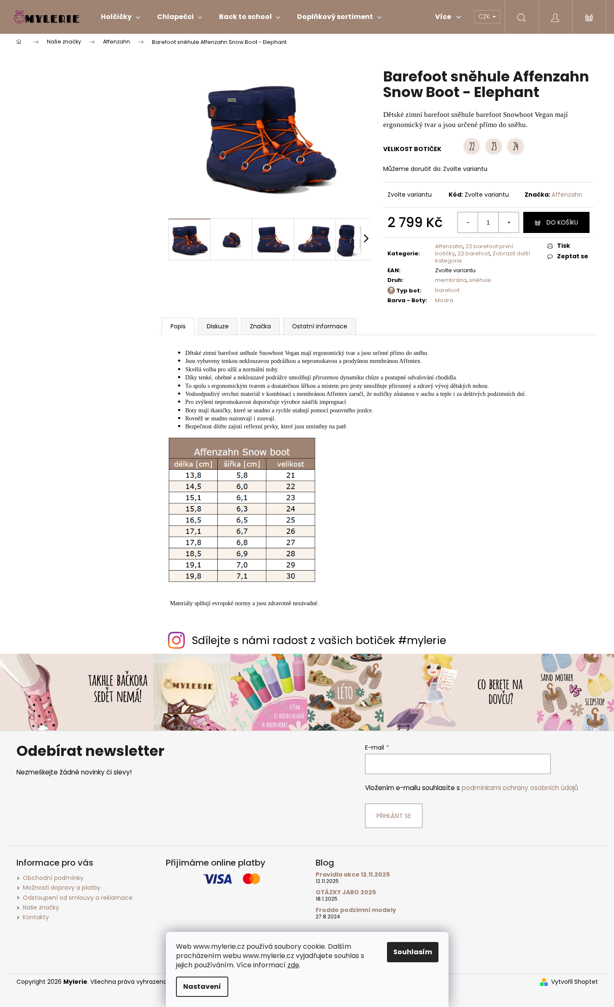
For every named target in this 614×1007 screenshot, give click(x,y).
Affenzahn (567, 194)
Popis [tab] (178, 326)
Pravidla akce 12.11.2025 (353, 875)
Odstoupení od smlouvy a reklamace (78, 897)
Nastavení (202, 986)
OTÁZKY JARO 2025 (346, 892)
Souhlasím (412, 952)
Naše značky (41, 907)
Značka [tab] (260, 326)
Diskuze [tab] (218, 326)
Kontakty (36, 917)
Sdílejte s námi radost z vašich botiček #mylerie (319, 640)
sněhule (480, 280)
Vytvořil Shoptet (574, 982)
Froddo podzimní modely (356, 910)
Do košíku (562, 222)
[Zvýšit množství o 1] (508, 222)
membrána (451, 280)
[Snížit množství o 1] (468, 222)
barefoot (447, 290)
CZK (485, 16)
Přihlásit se (393, 816)
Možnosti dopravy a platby (61, 887)
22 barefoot (473, 253)
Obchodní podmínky (53, 878)
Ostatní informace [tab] (319, 326)
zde (293, 965)
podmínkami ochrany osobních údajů (520, 787)
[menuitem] (120, 17)
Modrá (444, 300)
